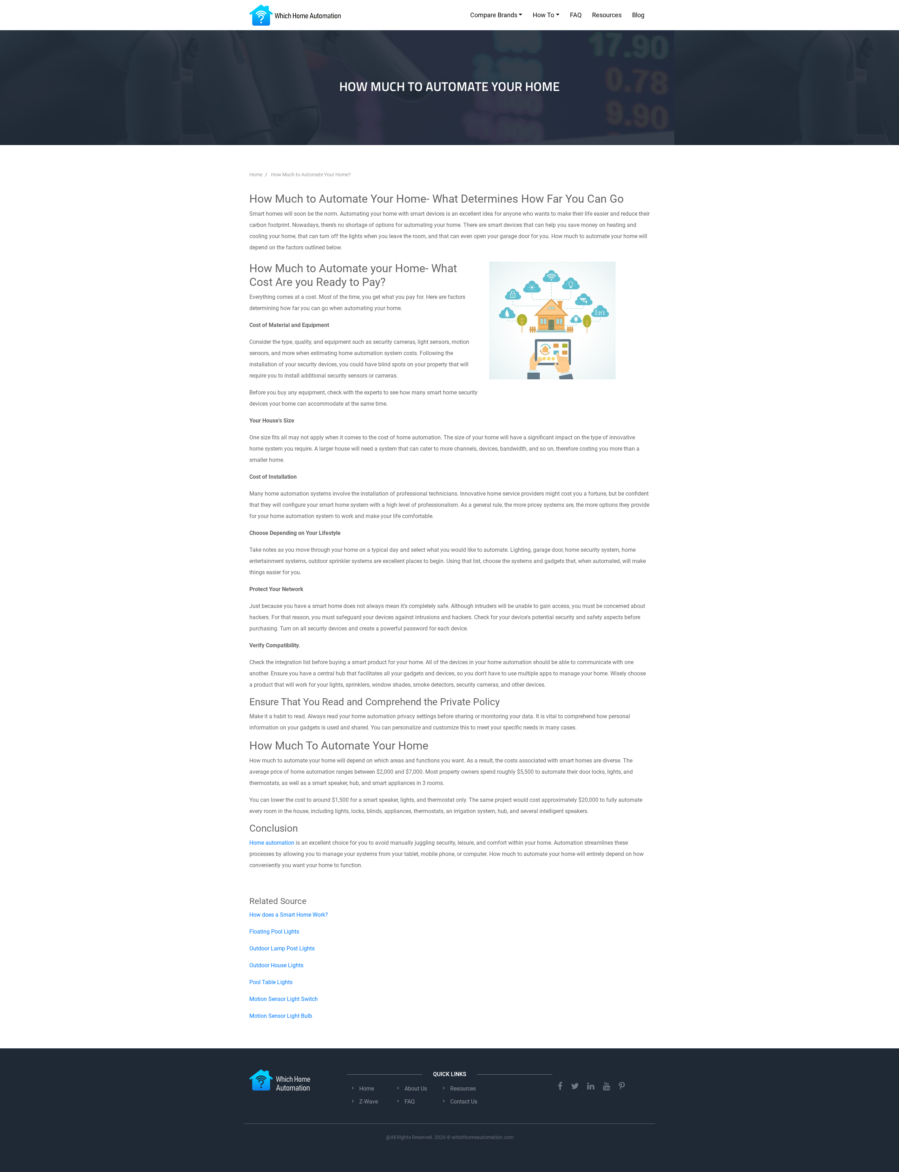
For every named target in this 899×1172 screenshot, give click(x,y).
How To (543, 15)
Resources (607, 15)
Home (366, 1088)
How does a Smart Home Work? (288, 914)
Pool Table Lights (271, 982)
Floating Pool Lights (274, 931)
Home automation (271, 842)
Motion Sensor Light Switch (283, 999)
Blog (638, 15)
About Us (416, 1088)
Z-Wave (368, 1101)
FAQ (576, 15)
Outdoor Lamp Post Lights (282, 948)
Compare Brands (493, 15)
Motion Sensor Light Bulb (280, 1016)
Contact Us (463, 1101)
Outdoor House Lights (276, 965)
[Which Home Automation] (295, 15)
